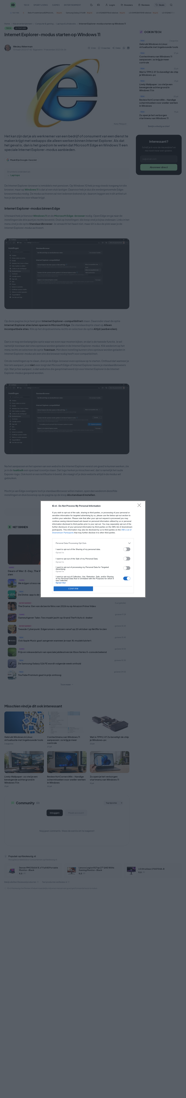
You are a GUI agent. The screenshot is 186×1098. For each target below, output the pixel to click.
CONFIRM (73, 589)
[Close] (140, 506)
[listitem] (93, 543)
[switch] (126, 549)
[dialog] (93, 549)
